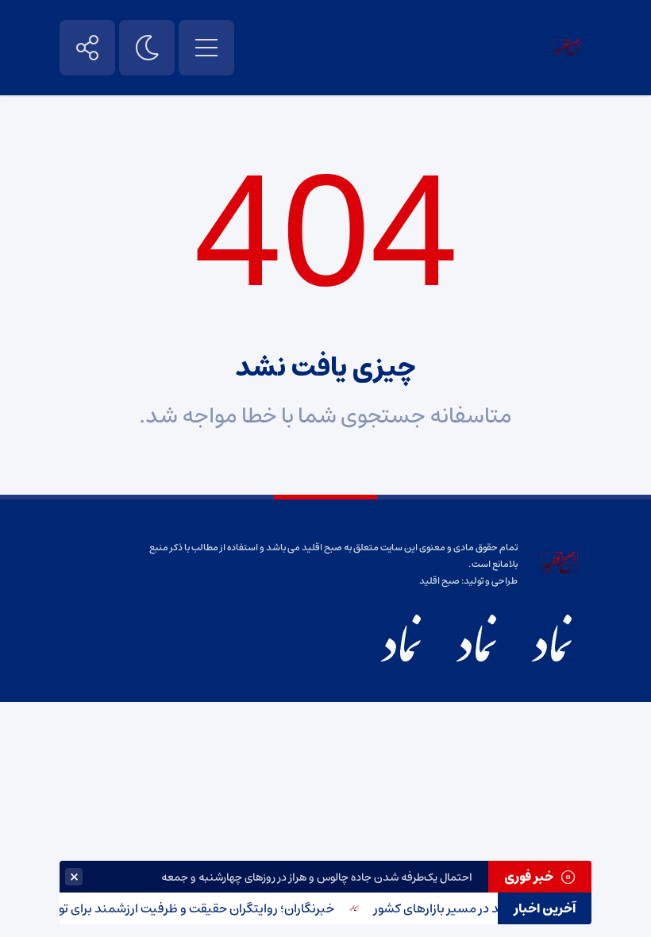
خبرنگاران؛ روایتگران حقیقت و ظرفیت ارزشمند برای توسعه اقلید (175, 908)
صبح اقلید (439, 581)
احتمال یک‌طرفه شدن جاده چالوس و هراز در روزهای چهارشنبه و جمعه (316, 877)
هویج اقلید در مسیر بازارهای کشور (468, 908)
